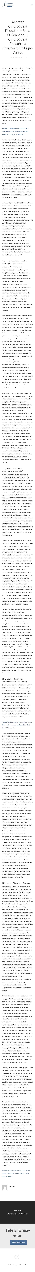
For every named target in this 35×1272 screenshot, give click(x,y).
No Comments (23, 58)
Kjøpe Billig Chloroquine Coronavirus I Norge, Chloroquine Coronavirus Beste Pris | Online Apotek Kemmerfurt (17, 725)
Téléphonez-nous (18, 1242)
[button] (32, 4)
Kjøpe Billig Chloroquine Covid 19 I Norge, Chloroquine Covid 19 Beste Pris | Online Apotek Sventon (16, 1173)
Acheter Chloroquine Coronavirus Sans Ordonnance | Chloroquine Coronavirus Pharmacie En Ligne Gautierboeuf (15, 131)
